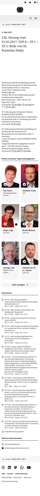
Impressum (27, 477)
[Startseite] (20, 10)
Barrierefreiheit (7, 477)
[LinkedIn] (9, 467)
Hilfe (3, 474)
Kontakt (10, 474)
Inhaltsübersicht (21, 474)
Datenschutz (18, 477)
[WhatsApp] (22, 467)
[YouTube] (29, 467)
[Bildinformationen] (16, 184)
